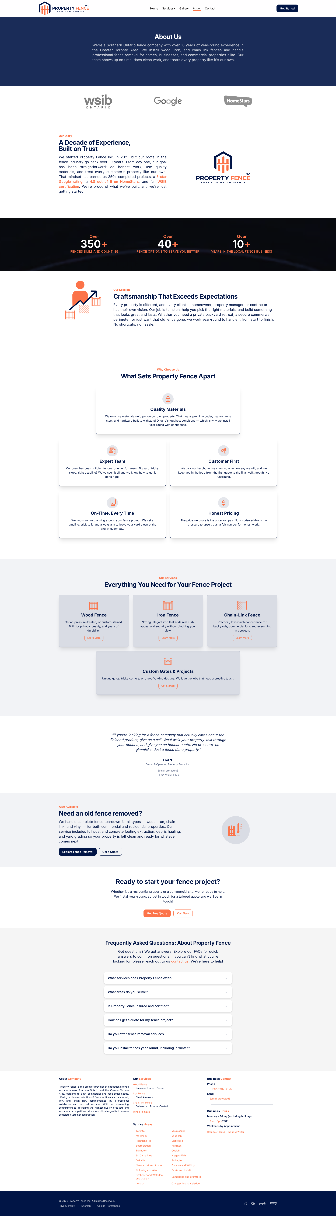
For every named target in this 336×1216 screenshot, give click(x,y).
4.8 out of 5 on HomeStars (114, 181)
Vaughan (177, 1135)
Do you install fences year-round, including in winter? (149, 1048)
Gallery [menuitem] (184, 8)
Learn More (93, 637)
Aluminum (148, 1097)
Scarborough (143, 1145)
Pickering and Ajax (146, 1170)
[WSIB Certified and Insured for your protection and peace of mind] (98, 101)
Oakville (140, 1160)
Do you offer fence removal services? (137, 1034)
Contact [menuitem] (210, 8)
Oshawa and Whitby (183, 1165)
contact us (180, 961)
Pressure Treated (145, 1088)
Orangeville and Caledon (186, 1183)
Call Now (183, 913)
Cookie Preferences (108, 1205)
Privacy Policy (67, 1205)
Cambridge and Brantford (186, 1176)
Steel (139, 1097)
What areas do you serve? (128, 992)
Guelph (176, 1150)
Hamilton (176, 1145)
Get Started (287, 8)
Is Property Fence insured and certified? (138, 1006)
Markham (141, 1135)
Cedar (160, 1088)
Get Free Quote (157, 913)
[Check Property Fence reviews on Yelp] (262, 1203)
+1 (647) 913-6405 (168, 774)
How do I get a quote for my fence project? (140, 1020)
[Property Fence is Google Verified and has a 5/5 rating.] (168, 101)
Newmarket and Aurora (149, 1165)
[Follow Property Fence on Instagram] (245, 1203)
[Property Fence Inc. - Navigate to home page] (63, 8)
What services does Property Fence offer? (140, 978)
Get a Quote (110, 852)
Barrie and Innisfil (181, 1170)
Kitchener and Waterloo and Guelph (149, 1176)
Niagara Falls (179, 1155)
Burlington (177, 1160)
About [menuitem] (197, 8)
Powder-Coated (159, 1106)
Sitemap (86, 1205)
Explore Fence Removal (77, 852)
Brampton (141, 1150)
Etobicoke (177, 1140)
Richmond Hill (143, 1140)
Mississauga (179, 1130)
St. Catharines (144, 1155)
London (140, 1183)
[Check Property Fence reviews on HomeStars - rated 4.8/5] (273, 1203)
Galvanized (142, 1106)
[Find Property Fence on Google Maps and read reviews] (253, 1203)
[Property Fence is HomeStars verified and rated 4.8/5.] (238, 101)
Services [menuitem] (168, 8)
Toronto (140, 1130)
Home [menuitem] (154, 8)
